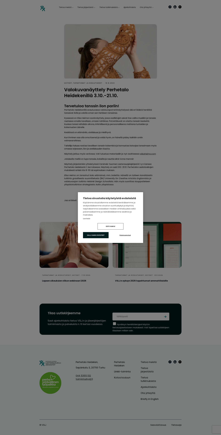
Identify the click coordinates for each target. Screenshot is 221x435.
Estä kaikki (110, 226)
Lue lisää (86, 218)
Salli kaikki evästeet (95, 235)
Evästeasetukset (125, 235)
